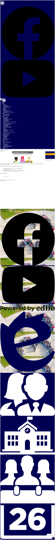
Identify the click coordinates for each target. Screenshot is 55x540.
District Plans (4, 105)
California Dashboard (5, 119)
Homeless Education (5, 125)
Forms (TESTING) (5, 144)
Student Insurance (5, 131)
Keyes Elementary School (6, 114)
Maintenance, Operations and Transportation (8, 112)
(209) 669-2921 (13, 209)
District (4, 148)
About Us (4, 104)
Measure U (4, 108)
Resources (4, 128)
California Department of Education (7, 142)
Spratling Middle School (6, 115)
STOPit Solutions (5, 130)
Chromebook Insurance (6, 120)
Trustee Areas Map (5, 139)
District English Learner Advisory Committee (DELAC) (10, 121)
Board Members (5, 137)
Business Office (5, 110)
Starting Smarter (5, 129)
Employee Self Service (6, 143)
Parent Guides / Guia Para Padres (7, 126)
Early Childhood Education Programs (7, 111)
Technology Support (5, 147)
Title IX (4, 132)
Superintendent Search (6, 135)
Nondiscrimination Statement (5, 211)
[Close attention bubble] (53, 533)
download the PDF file (3, 180)
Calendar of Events (5, 118)
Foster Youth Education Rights (7, 124)
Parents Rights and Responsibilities (7, 127)
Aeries (4, 141)
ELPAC (4, 122)
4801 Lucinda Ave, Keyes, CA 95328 (4, 209)
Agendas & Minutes (5, 136)
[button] (3, 103)
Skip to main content (2, 0)
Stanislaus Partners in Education (7, 146)
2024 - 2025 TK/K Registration (7, 133)
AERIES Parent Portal (6, 117)
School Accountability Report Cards (7, 106)
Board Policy (4, 138)
